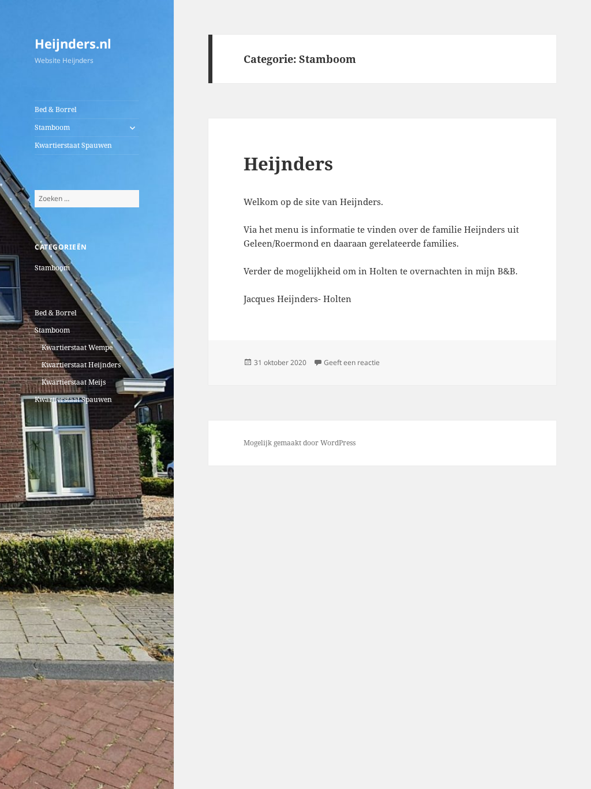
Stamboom (52, 127)
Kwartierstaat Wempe (77, 347)
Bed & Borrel (56, 109)
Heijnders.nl (73, 43)
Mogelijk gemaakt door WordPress (300, 443)
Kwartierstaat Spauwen (73, 145)
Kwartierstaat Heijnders (81, 365)
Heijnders (288, 163)
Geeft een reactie (352, 362)
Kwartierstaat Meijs (74, 382)
